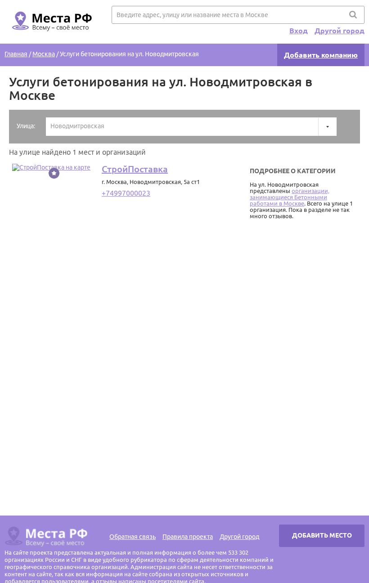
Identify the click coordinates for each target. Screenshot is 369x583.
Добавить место (322, 535)
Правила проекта (187, 536)
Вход (298, 31)
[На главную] (50, 36)
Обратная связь (132, 536)
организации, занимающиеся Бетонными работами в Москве (289, 197)
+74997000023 (126, 193)
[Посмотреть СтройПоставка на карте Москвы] (51, 167)
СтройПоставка (135, 169)
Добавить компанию (321, 55)
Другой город (339, 31)
